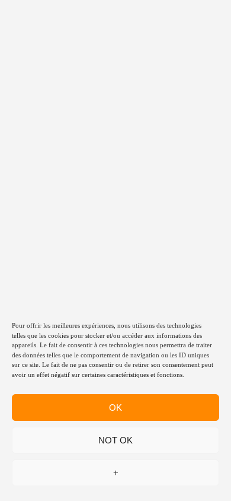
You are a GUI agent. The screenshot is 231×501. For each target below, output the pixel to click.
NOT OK (115, 440)
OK (115, 407)
